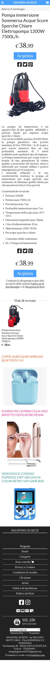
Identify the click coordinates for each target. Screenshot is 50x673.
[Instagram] (27, 603)
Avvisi (25, 582)
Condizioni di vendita (25, 572)
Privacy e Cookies (25, 567)
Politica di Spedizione (25, 588)
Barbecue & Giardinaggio (13, 9)
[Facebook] (21, 603)
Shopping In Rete (35, 286)
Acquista (25, 55)
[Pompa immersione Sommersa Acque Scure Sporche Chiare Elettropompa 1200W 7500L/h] (25, 95)
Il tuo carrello (23, 561)
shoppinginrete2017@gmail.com (25, 651)
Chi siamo (25, 577)
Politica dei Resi (25, 593)
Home (25, 551)
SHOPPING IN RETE (25, 2)
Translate (34, 633)
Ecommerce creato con (25, 655)
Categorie (25, 556)
